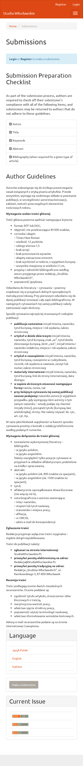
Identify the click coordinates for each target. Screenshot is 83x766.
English (17, 658)
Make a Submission (24, 685)
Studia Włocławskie (19, 13)
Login (76, 4)
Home (13, 26)
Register (60, 4)
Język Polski (20, 650)
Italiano (17, 666)
